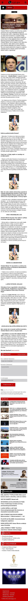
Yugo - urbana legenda (7, 548)
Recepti (6, 533)
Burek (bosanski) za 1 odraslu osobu (11, 538)
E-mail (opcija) (4, 378)
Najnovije (5, 399)
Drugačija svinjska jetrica (8, 539)
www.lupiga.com (12, 598)
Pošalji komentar (7, 384)
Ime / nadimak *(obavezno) (7, 358)
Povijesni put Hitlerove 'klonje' (9, 547)
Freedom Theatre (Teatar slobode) (10, 550)
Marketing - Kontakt (8, 594)
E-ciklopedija (9, 543)
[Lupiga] (14, 2)
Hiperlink (7, 491)
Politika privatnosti (8, 596)
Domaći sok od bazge (7, 536)
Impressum (6, 591)
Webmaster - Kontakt (9, 593)
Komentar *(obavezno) (6, 364)
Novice (10, 7)
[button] (2, 2)
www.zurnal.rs (15, 350)
